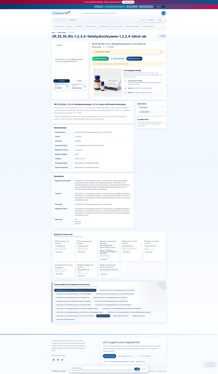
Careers (159, 20)
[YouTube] (58, 360)
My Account (99, 6)
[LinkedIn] (53, 360)
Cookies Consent (152, 371)
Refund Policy (162, 371)
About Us (151, 20)
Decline (144, 369)
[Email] (62, 360)
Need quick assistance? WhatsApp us (115, 6)
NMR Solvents (79, 26)
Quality (79, 81)
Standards (72, 20)
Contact (142, 20)
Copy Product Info (118, 58)
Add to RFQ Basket (135, 58)
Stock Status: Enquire (103, 52)
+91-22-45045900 (133, 6)
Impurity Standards (118, 26)
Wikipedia (78, 224)
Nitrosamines (69, 26)
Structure (62, 81)
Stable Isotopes (62, 32)
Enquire (163, 36)
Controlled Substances (104, 26)
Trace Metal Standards (148, 26)
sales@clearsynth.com (147, 6)
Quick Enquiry (110, 356)
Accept (137, 369)
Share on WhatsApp (101, 58)
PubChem (78, 221)
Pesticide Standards (91, 26)
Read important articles (58, 355)
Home (53, 32)
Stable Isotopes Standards (132, 26)
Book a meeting (129, 2)
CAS (76, 219)
